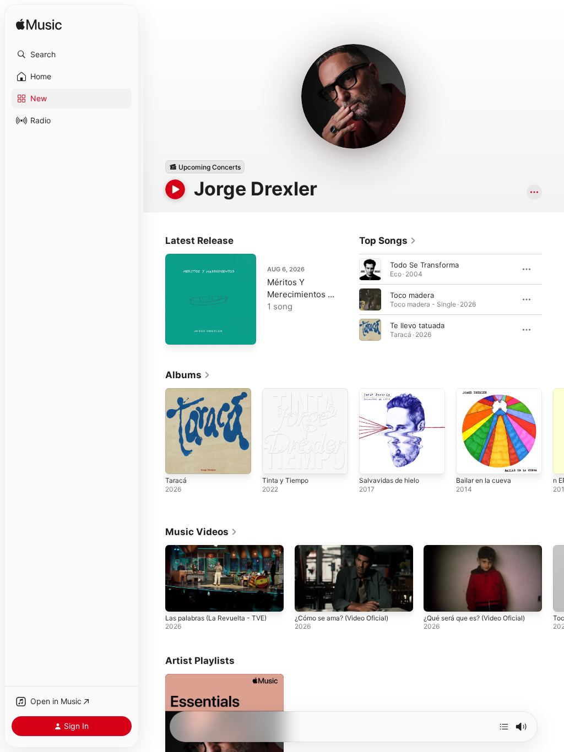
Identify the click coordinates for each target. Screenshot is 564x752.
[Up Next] (504, 726)
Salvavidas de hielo (389, 480)
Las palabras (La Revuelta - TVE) (216, 618)
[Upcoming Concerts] (205, 166)
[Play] (175, 189)
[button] (71, 54)
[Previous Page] (348, 299)
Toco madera (412, 295)
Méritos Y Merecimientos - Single (299, 294)
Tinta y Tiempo (285, 480)
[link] (387, 241)
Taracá (176, 480)
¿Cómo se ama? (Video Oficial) (341, 618)
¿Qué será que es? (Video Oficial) (474, 618)
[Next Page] (553, 299)
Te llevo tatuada (417, 325)
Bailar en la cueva (483, 480)
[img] (39, 25)
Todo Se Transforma (424, 264)
